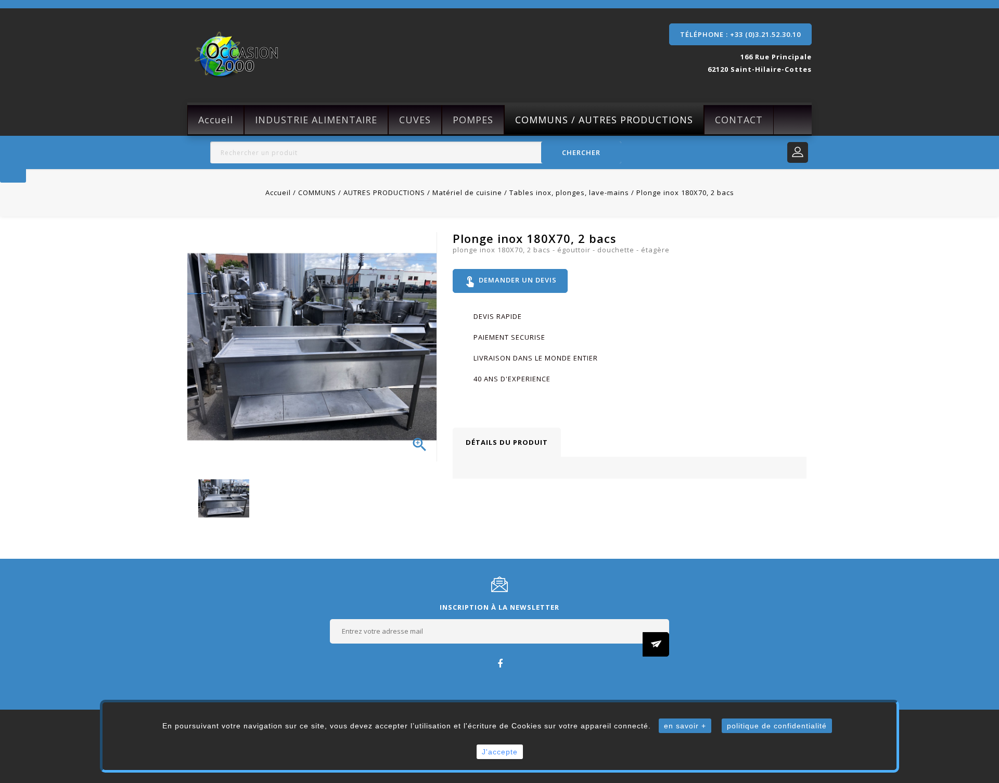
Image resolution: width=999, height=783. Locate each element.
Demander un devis (510, 281)
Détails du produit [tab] (507, 442)
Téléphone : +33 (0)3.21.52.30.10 (740, 34)
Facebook (499, 663)
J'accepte (500, 752)
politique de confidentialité (777, 726)
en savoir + (685, 726)
